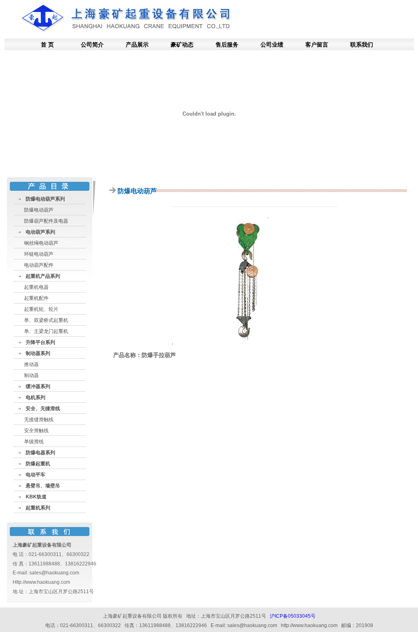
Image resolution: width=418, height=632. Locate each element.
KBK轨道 (36, 497)
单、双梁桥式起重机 (46, 320)
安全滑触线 (36, 430)
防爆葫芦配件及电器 (46, 221)
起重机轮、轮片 (41, 309)
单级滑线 (34, 441)
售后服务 (227, 44)
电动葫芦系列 (40, 232)
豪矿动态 (182, 44)
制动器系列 (38, 353)
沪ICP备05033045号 (293, 616)
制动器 (31, 375)
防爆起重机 (38, 464)
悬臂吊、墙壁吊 (43, 486)
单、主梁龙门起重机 (46, 331)
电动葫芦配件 (38, 265)
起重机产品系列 (43, 276)
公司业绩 (271, 44)
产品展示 (137, 44)
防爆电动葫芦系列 (45, 199)
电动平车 (35, 475)
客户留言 (316, 44)
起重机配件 (36, 298)
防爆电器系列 (40, 453)
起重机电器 (36, 287)
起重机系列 (38, 508)
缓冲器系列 (38, 386)
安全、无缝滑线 (43, 408)
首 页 (47, 44)
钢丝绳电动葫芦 (41, 243)
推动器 (31, 364)
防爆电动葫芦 (38, 210)
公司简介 (92, 44)
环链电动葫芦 (38, 254)
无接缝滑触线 (38, 419)
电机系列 (35, 397)
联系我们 (361, 44)
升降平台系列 (40, 342)
